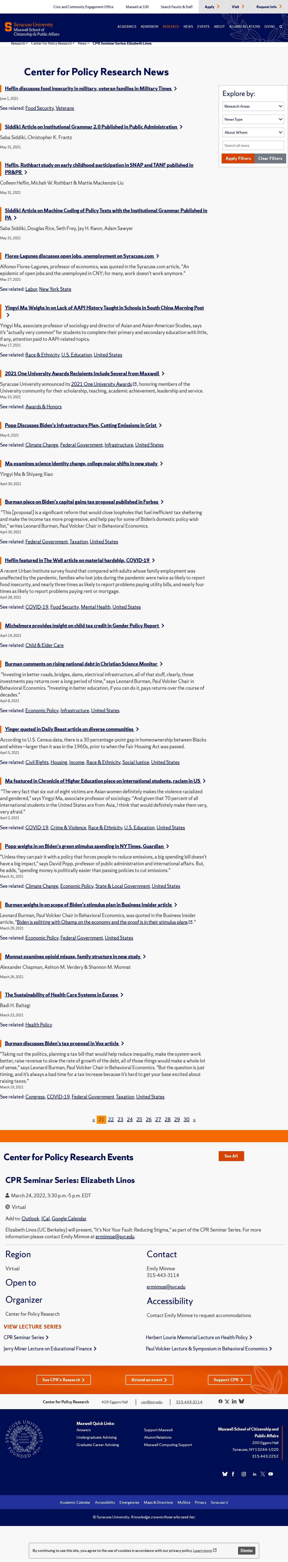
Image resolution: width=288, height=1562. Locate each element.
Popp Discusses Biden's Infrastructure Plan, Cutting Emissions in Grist (81, 425)
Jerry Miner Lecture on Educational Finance (48, 1348)
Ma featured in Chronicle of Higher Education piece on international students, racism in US (103, 781)
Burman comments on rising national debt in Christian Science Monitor (81, 664)
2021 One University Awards (101, 384)
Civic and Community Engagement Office (83, 7)
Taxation (79, 541)
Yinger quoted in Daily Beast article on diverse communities (69, 729)
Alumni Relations (245, 27)
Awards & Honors (43, 406)
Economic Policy (41, 710)
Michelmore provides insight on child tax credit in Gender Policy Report (82, 625)
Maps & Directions (158, 1502)
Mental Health (95, 607)
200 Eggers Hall (265, 1442)
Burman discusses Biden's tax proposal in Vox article (62, 1043)
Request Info (266, 7)
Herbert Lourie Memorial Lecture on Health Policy (197, 1337)
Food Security (39, 108)
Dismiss (247, 1550)
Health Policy (38, 1025)
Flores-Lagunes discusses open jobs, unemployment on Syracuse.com (80, 256)
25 (139, 1119)
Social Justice (135, 762)
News (188, 27)
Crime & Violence (68, 827)
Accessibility (105, 1502)
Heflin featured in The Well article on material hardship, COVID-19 (77, 560)
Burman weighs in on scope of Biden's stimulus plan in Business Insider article (89, 905)
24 (130, 1119)
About (219, 27)
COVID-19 (36, 607)
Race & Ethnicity (42, 355)
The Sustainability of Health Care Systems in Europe (62, 995)
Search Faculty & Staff (177, 7)
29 (177, 1119)
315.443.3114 (189, 1401)
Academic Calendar (75, 1502)
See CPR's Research (61, 1379)
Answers (83, 1429)
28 (168, 1119)
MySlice (184, 1502)
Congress (35, 1097)
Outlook (30, 1218)
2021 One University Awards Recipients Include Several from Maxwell (82, 373)
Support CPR (226, 1379)
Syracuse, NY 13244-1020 (256, 1449)
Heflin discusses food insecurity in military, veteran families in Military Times (88, 88)
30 (186, 1119)
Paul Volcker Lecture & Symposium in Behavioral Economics (207, 1348)
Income (76, 762)
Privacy (200, 1502)
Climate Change (41, 445)
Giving (269, 27)
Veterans (65, 108)
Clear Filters (270, 158)
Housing (59, 762)
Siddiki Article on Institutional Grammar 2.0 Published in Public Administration (91, 127)
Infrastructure (119, 445)
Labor (31, 289)
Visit (236, 7)
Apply (210, 7)
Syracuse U (219, 1502)
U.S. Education (76, 355)
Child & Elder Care (44, 645)
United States (108, 355)
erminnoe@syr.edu (166, 1287)
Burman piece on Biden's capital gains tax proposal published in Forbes (82, 502)
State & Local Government (122, 886)
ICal (45, 1218)
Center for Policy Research (51, 43)
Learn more (202, 1550)
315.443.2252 (265, 1456)
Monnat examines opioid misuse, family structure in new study (73, 956)
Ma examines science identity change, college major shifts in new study (81, 463)
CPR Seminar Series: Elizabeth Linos (122, 43)
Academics (126, 27)
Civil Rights (37, 762)
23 (120, 1119)
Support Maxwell (158, 1429)
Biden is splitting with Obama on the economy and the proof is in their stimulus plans (102, 922)
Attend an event (146, 1379)
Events (203, 27)
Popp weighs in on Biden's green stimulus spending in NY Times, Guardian (84, 846)
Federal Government (81, 445)
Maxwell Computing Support (168, 1444)
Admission (149, 27)
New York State (55, 289)
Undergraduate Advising (96, 1437)
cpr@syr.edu (151, 1401)
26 (149, 1119)
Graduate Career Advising (97, 1444)
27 (158, 1119)
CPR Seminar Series (24, 1337)
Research (171, 27)
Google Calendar (69, 1218)
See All (231, 1156)
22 (111, 1119)
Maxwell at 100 (137, 7)
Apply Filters (238, 158)
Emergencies (129, 1502)
